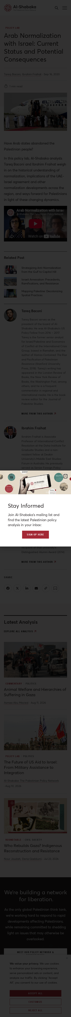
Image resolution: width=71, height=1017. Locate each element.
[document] (35, 508)
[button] (65, 476)
